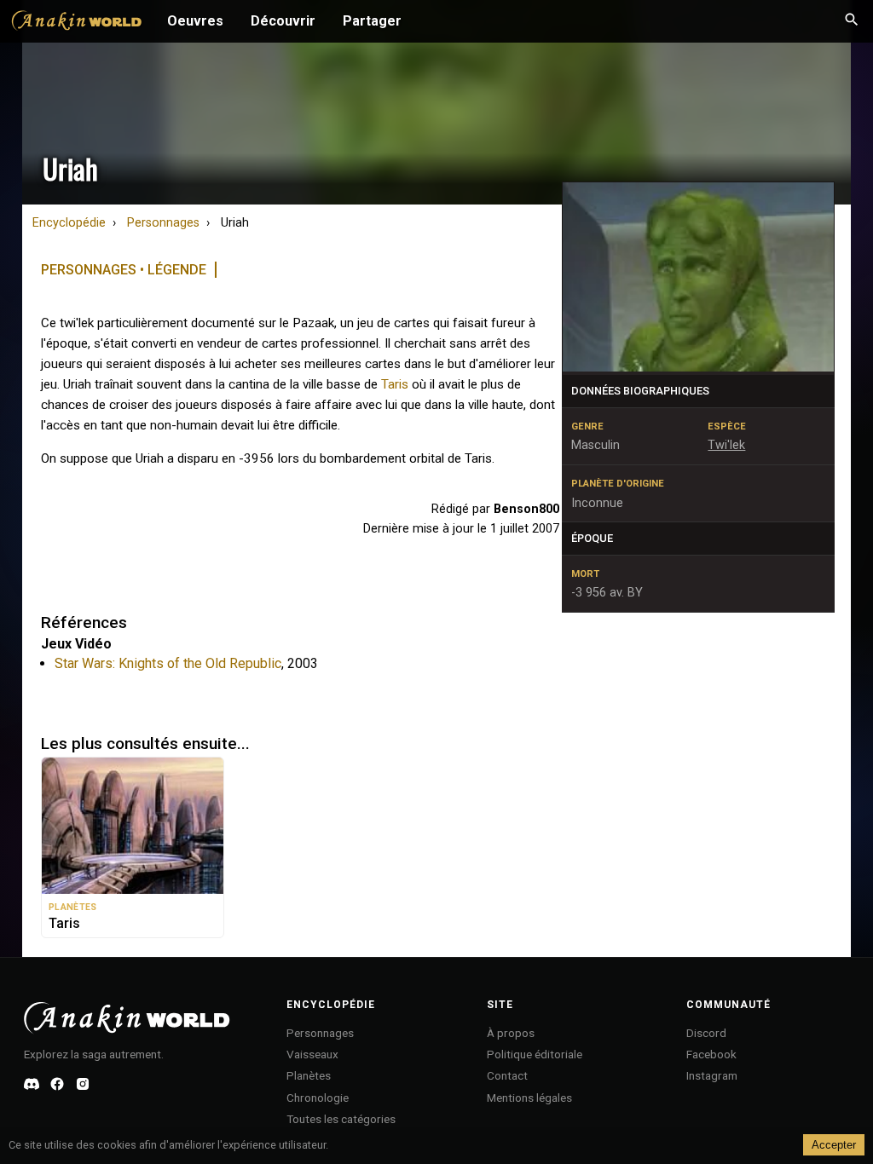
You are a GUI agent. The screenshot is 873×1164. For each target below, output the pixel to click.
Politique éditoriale (534, 1054)
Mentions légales (529, 1097)
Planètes (308, 1075)
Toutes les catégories (341, 1119)
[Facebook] (57, 1084)
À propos (511, 1033)
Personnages (163, 223)
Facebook (711, 1054)
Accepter (834, 1144)
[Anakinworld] (76, 23)
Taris (394, 384)
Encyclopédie (69, 223)
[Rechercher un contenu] (851, 21)
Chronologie (317, 1097)
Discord (706, 1033)
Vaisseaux (312, 1054)
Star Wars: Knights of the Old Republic (168, 663)
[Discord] (31, 1084)
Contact (507, 1075)
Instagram (711, 1075)
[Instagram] (82, 1084)
